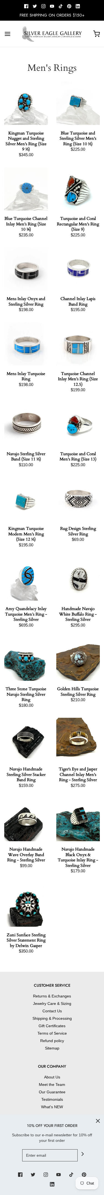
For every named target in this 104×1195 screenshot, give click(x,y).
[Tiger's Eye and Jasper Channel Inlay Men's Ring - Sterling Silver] (78, 739)
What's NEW (52, 1107)
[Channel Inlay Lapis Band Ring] (78, 269)
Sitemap (52, 1048)
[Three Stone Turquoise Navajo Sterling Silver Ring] (26, 659)
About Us (52, 1077)
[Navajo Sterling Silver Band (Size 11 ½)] (26, 424)
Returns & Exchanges (52, 996)
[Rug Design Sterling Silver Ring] (78, 499)
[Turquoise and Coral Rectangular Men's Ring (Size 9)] (78, 189)
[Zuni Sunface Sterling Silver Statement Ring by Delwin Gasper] (26, 905)
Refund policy (52, 1040)
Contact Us (52, 1011)
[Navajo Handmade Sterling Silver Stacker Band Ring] (26, 739)
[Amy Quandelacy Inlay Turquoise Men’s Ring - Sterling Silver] (26, 579)
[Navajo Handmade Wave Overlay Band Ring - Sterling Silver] (26, 819)
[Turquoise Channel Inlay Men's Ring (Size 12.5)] (78, 344)
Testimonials (52, 1099)
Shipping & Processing (52, 1018)
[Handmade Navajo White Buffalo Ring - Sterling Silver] (78, 579)
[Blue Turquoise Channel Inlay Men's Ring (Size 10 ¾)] (26, 189)
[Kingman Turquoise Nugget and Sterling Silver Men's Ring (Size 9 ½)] (26, 103)
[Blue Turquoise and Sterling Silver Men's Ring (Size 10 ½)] (78, 103)
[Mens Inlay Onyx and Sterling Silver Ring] (26, 269)
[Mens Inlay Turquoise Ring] (26, 344)
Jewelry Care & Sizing (52, 1003)
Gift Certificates (52, 1026)
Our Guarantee (52, 1092)
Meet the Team (52, 1084)
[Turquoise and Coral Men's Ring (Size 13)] (78, 424)
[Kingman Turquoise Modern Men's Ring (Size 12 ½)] (26, 499)
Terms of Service (52, 1033)
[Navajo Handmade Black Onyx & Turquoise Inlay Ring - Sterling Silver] (78, 819)
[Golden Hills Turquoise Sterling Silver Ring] (78, 659)
